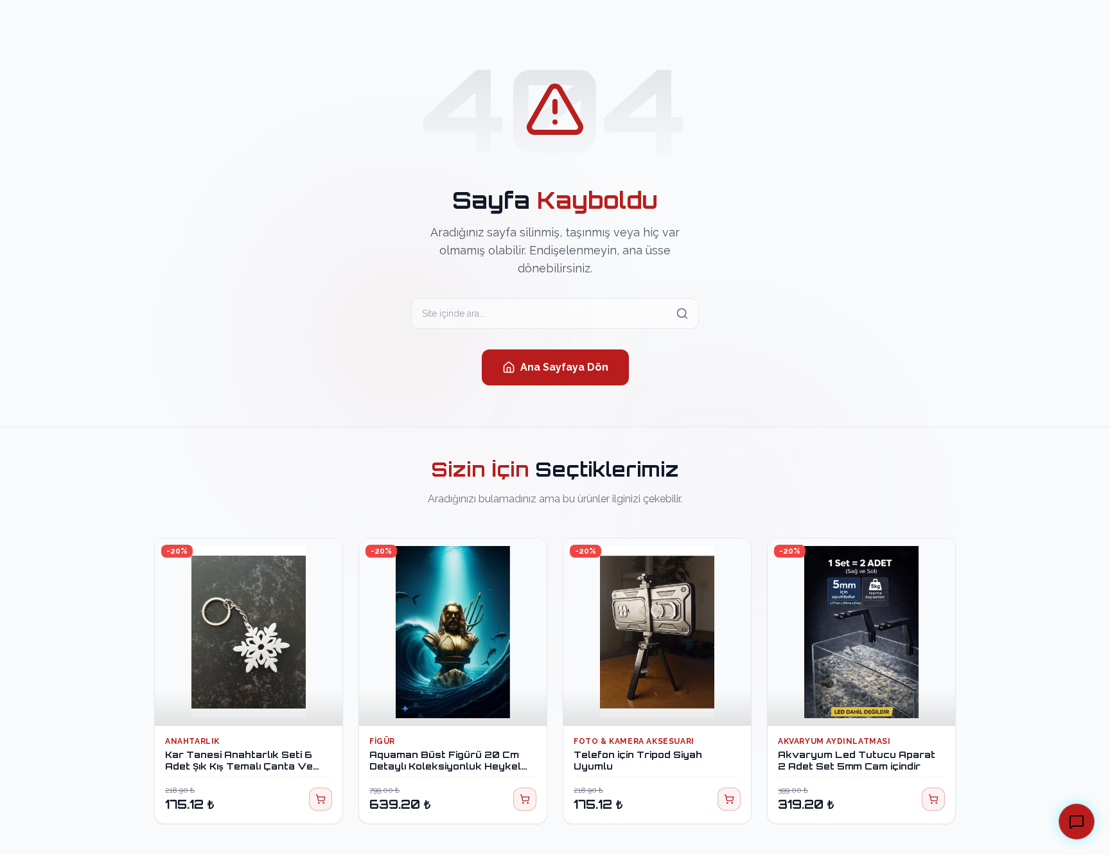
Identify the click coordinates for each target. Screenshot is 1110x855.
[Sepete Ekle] (320, 799)
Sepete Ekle (256, 704)
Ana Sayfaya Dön (564, 367)
